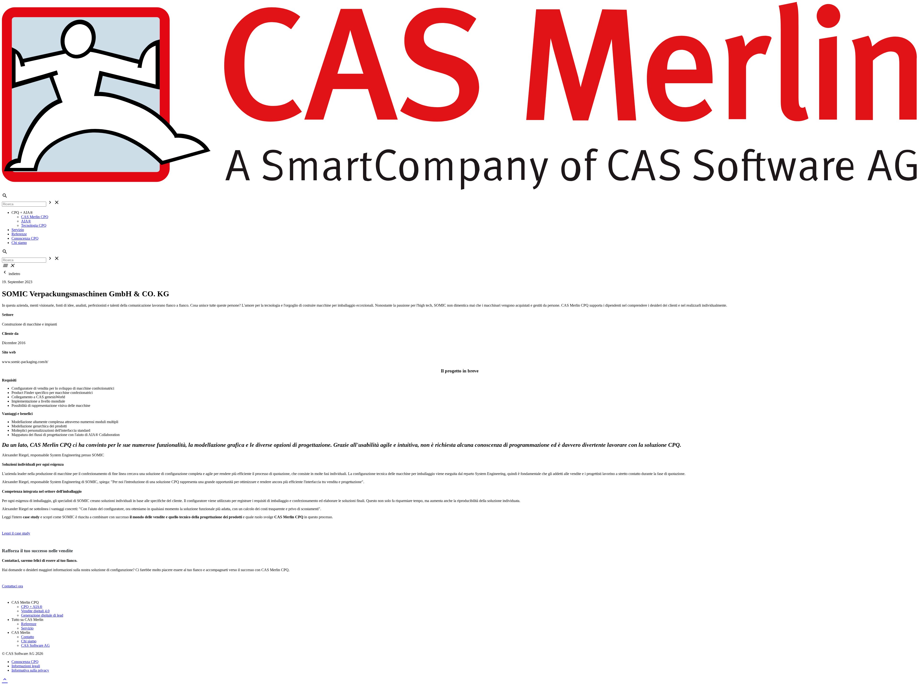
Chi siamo (19, 243)
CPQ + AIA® (31, 607)
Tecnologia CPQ (33, 225)
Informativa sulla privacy (30, 670)
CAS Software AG (35, 645)
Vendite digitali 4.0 (35, 611)
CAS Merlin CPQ (34, 217)
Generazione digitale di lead (42, 615)
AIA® (26, 221)
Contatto (27, 637)
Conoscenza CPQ (25, 238)
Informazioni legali (25, 666)
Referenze (19, 234)
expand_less (5, 679)
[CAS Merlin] (459, 190)
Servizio (17, 230)
